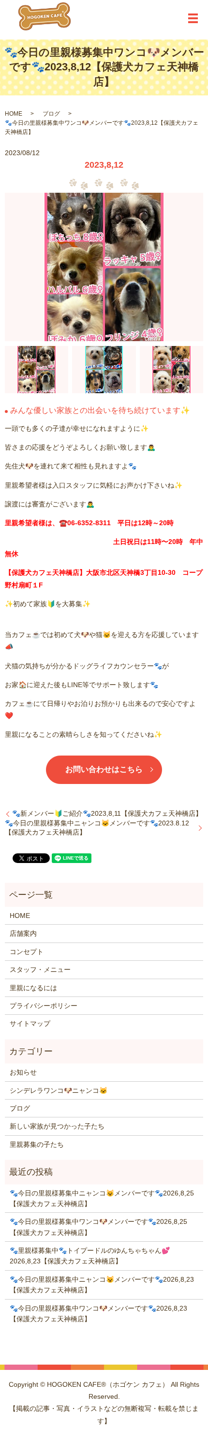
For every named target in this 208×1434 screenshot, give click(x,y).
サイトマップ (30, 1023)
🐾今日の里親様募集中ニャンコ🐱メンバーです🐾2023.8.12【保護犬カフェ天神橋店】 (97, 827)
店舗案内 (23, 933)
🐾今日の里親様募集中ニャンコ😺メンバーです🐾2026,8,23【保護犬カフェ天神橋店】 (102, 1284)
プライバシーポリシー (43, 1005)
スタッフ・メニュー (40, 969)
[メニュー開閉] (193, 18)
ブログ (51, 113)
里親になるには (33, 988)
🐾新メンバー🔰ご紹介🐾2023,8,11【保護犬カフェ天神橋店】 (107, 813)
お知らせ (23, 1072)
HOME (13, 113)
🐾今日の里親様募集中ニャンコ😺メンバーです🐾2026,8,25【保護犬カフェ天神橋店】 (102, 1198)
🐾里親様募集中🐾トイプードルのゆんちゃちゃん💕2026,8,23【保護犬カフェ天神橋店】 (90, 1256)
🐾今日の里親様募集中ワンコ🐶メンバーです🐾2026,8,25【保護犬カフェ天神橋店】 (98, 1227)
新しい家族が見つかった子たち (57, 1126)
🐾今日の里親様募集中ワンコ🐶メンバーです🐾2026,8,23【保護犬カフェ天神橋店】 (98, 1313)
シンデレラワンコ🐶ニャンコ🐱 (58, 1090)
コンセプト (27, 952)
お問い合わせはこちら (104, 769)
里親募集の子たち (37, 1144)
